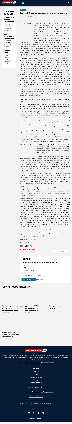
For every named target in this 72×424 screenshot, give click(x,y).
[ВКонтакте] (21, 246)
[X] (26, 246)
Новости (36, 371)
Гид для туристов (36, 377)
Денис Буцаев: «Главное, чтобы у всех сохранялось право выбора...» (12, 309)
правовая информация (47, 362)
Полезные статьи (36, 383)
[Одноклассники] (23, 246)
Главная (36, 368)
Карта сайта (38, 387)
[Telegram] (31, 246)
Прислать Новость (36, 396)
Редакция (31, 387)
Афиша (36, 374)
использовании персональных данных (41, 364)
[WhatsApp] (28, 246)
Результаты (40, 280)
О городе (36, 380)
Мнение (23, 10)
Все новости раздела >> (61, 251)
